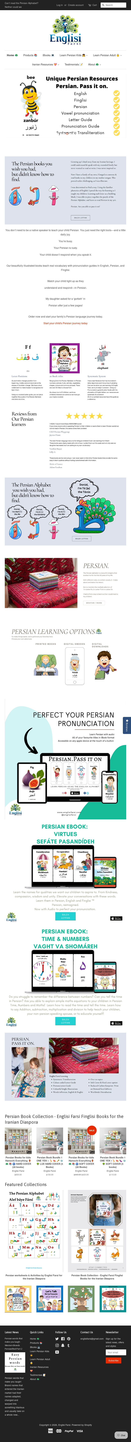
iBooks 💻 (48, 55)
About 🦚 (93, 64)
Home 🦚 (12, 55)
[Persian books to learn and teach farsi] (65, 1103)
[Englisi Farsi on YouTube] (57, 1356)
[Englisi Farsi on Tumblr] (68, 1349)
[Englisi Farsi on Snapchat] (63, 1349)
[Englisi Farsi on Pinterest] (68, 1343)
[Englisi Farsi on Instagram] (57, 1349)
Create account (76, 5)
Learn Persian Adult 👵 (106, 55)
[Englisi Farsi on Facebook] (63, 1343)
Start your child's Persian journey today (65, 327)
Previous (11, 108)
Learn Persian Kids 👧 (73, 55)
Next (119, 108)
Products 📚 (30, 55)
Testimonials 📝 (74, 64)
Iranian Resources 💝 (45, 64)
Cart (94, 5)
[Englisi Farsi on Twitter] (57, 1343)
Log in (60, 5)
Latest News (12, 1336)
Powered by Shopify (82, 1428)
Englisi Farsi (64, 1428)
